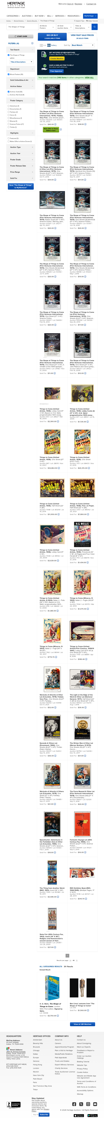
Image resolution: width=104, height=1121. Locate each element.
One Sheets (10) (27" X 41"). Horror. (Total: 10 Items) (81, 746)
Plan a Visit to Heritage (64, 1050)
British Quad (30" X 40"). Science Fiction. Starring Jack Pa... (52, 218)
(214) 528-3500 (12, 1066)
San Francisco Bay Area (42, 1086)
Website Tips (82, 1065)
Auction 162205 (46, 120)
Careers (58, 1043)
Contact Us (91, 4)
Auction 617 (74, 417)
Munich (36, 1072)
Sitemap (80, 1094)
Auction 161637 (76, 799)
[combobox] (22, 27)
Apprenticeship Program (64, 1047)
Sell (49, 16)
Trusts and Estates (62, 1061)
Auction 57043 (45, 223)
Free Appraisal (56, 71)
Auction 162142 (45, 703)
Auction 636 (44, 606)
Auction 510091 (76, 848)
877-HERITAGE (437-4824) (16, 1064)
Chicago (36, 1050)
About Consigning (84, 1043)
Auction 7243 (75, 510)
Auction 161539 (45, 799)
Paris (35, 1082)
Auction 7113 (75, 463)
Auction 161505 (46, 848)
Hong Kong (37, 1065)
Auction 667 (44, 463)
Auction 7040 (45, 892)
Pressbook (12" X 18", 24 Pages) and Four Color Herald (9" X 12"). (82, 553)
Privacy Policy (82, 1069)
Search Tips (80, 21)
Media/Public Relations (64, 1054)
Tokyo (35, 1089)
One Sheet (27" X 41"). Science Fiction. (52, 315)
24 (70, 960)
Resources (73, 16)
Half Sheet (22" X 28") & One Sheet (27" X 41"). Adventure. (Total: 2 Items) (82, 698)
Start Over (22, 36)
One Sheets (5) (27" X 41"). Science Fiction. (82, 115)
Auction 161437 (45, 751)
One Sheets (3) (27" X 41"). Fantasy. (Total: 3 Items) (52, 698)
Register (78, 4)
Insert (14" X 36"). (52, 889)
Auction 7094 (75, 604)
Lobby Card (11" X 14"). (52, 552)
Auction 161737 (75, 175)
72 (76, 960)
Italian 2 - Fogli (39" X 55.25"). (51, 648)
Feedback (81, 1050)
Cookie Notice (82, 1072)
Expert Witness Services (64, 1065)
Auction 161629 (45, 272)
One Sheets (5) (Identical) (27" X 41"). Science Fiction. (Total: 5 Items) (82, 218)
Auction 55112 (45, 369)
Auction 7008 (45, 556)
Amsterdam (37, 1040)
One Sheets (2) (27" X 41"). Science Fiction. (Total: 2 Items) (52, 115)
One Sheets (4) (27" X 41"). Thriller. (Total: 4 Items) (51, 746)
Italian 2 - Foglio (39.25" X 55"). (82, 600)
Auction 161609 (76, 120)
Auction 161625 (76, 223)
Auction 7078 (75, 894)
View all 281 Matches (82, 1024)
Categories (12, 16)
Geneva (36, 1061)
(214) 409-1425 (15, 1068)
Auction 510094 (76, 320)
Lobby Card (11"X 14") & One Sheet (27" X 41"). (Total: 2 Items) (82, 649)
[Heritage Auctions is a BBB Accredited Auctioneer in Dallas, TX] (13, 1105)
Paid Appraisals (61, 1058)
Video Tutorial (93, 21)
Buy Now (39, 16)
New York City (38, 1075)
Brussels (36, 1047)
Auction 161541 (45, 175)
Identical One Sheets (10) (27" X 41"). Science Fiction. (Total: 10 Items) (82, 170)
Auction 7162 (45, 652)
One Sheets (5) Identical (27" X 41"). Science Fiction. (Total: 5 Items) (52, 267)
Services (59, 16)
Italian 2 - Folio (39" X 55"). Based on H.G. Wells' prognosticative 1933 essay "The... (52, 601)
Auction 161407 (45, 320)
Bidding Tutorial (83, 1062)
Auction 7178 (75, 654)
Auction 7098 (45, 510)
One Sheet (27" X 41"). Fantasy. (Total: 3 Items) (52, 794)
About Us (58, 1040)
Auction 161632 (76, 703)
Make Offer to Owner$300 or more (51, 130)
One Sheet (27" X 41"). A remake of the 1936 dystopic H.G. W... (52, 364)
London (36, 1068)
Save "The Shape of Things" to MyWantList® (20, 186)
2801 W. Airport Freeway (15, 1052)
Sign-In (70, 4)
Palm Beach (37, 1079)
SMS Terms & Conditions (86, 1087)
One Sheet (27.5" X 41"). (80, 459)
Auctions (26, 16)
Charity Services (61, 1068)
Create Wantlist (56, 58)
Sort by (67, 45)
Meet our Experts (84, 1047)
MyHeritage (89, 15)
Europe (36, 1058)
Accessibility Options (85, 1090)
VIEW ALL (89, 77)
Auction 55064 (45, 943)
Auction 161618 (75, 272)
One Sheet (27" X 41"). (52, 459)
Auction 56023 (76, 369)
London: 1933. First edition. (51, 1007)
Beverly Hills (38, 1043)
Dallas (35, 1054)
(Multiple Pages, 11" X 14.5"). (82, 890)
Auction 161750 (76, 751)
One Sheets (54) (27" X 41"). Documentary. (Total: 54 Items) (82, 794)
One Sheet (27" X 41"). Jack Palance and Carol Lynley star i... (82, 364)
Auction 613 (44, 417)
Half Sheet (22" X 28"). (51, 506)
